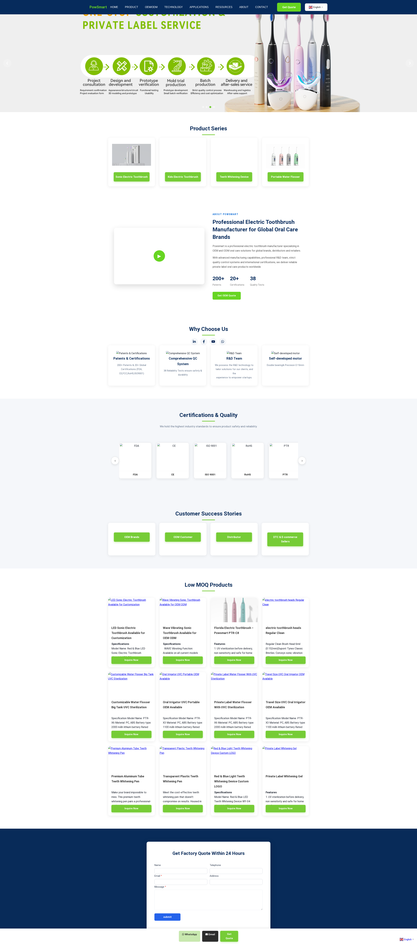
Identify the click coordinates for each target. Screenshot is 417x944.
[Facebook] (203, 341)
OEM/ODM (151, 7)
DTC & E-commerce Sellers (285, 539)
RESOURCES (224, 7)
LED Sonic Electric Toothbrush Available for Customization (128, 632)
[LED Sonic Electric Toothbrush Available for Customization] (131, 610)
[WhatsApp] (222, 341)
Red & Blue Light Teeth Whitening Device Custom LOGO (231, 781)
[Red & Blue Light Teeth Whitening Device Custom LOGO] (234, 758)
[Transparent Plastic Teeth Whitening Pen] (183, 758)
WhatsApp (190, 934)
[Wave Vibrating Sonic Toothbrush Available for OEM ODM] (183, 610)
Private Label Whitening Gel (284, 776)
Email (158, 875)
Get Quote (289, 7)
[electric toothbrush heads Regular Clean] (285, 610)
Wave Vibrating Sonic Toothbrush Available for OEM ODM (179, 632)
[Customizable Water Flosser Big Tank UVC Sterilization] (131, 684)
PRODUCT (131, 7)
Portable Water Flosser (285, 176)
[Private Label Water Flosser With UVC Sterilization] (234, 684)
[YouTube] (213, 341)
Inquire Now (131, 660)
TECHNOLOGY (173, 7)
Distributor (234, 537)
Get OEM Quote (226, 295)
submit (167, 916)
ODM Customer (183, 537)
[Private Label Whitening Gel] (285, 758)
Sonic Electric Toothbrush (131, 176)
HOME (114, 7)
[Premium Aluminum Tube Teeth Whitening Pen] (131, 758)
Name (157, 865)
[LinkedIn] (194, 341)
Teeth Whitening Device (234, 176)
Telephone (215, 865)
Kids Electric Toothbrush (183, 176)
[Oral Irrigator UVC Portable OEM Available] (183, 684)
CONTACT (261, 7)
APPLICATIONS (199, 7)
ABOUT (243, 7)
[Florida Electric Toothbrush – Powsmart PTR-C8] (234, 610)
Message (160, 886)
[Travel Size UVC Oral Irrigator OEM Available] (285, 684)
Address (214, 875)
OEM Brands (131, 537)
